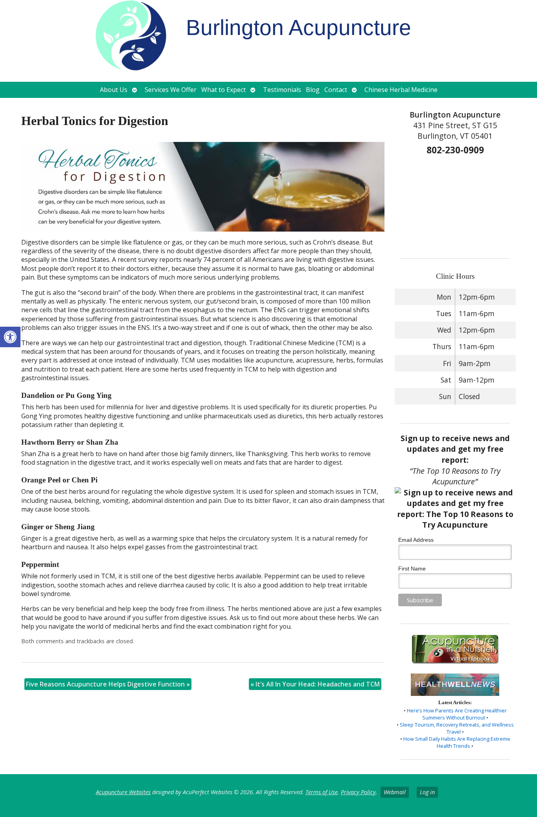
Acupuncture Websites (123, 792)
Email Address (416, 540)
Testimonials (282, 89)
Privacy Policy (358, 792)
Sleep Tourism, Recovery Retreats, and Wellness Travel (457, 728)
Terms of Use (321, 792)
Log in (427, 792)
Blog (313, 89)
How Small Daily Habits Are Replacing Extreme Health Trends (456, 742)
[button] (10, 337)
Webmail (395, 792)
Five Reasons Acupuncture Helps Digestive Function (108, 684)
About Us (113, 89)
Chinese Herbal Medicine (401, 89)
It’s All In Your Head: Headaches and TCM (315, 684)
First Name (412, 568)
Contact (335, 89)
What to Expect (223, 89)
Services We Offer (171, 89)
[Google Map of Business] (455, 204)
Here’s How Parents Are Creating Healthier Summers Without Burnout (457, 714)
